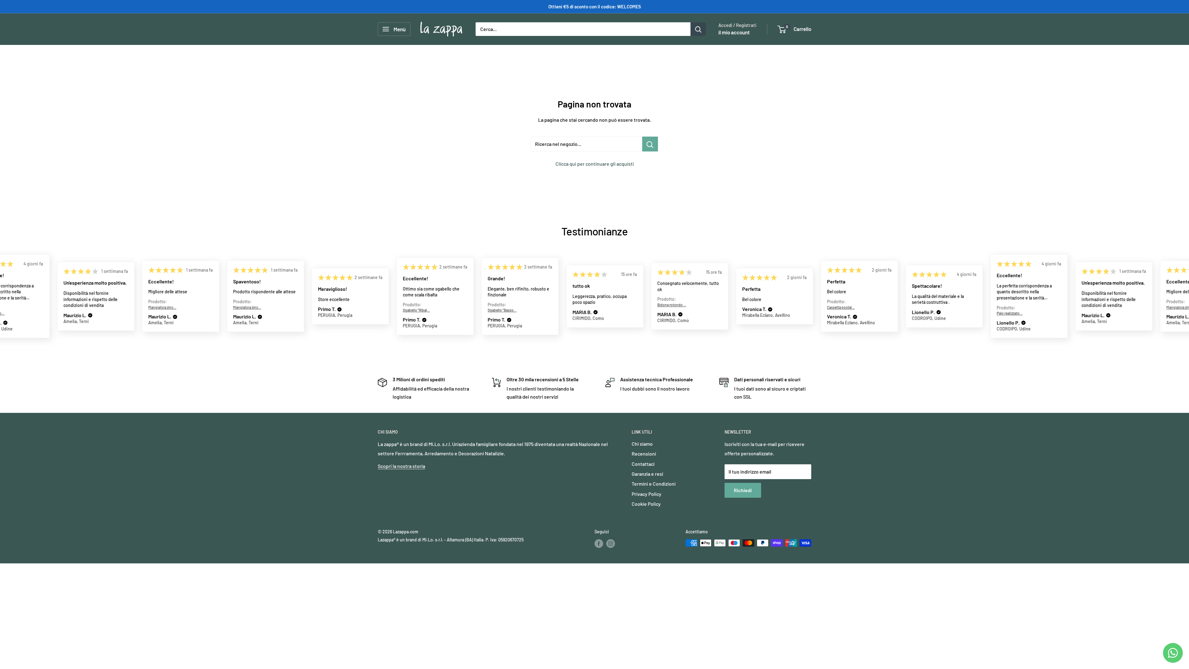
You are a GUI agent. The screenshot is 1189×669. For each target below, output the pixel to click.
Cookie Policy (646, 504)
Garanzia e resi (647, 474)
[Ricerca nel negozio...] (650, 144)
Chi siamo (642, 444)
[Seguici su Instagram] (610, 543)
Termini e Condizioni (654, 484)
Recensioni (644, 454)
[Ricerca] (698, 29)
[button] (5, 323)
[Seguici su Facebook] (598, 543)
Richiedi (743, 490)
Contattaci (643, 464)
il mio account (734, 32)
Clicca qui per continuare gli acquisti (594, 164)
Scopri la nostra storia (401, 466)
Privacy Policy (646, 494)
